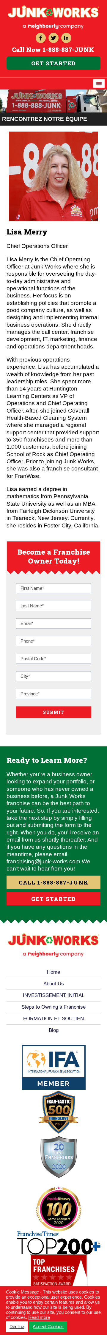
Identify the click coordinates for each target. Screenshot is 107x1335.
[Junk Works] (53, 8)
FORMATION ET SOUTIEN (53, 1018)
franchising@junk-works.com (43, 861)
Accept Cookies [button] (48, 1326)
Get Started (53, 63)
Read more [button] (39, 1317)
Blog (54, 1030)
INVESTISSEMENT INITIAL (53, 995)
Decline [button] (17, 1326)
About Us (53, 984)
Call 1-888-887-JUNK (54, 882)
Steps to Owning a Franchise (53, 1007)
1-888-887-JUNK (68, 49)
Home (53, 972)
